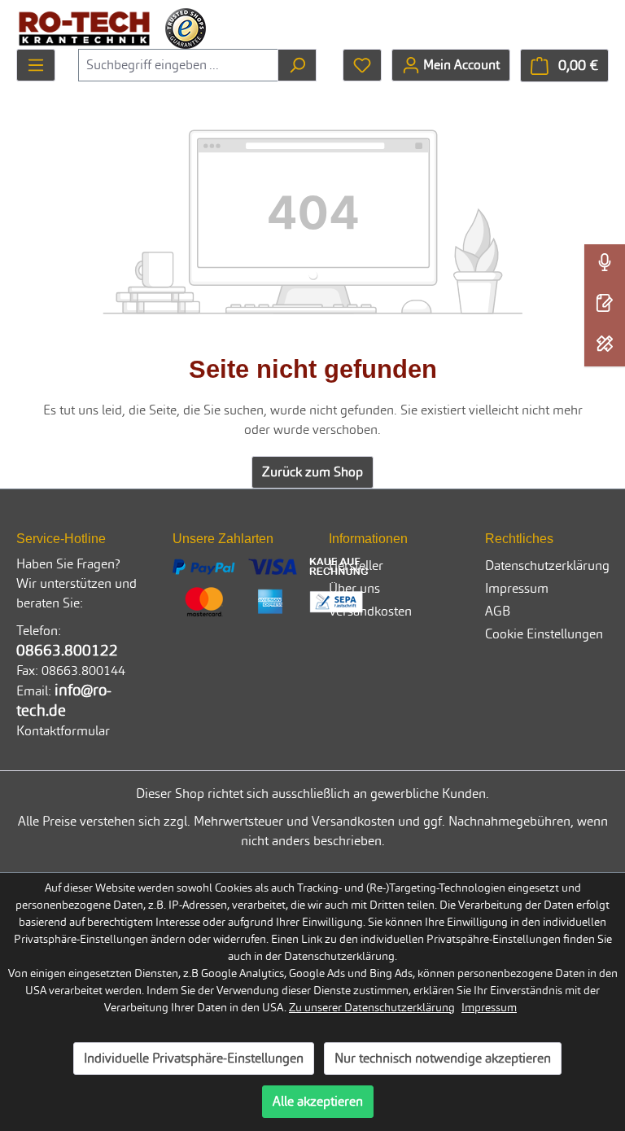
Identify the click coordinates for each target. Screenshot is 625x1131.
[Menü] (35, 65)
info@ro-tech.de (63, 700)
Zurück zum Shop (312, 471)
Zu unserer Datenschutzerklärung (372, 1007)
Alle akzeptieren (318, 1101)
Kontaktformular (63, 730)
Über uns (354, 588)
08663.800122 (67, 650)
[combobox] (178, 65)
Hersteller (356, 565)
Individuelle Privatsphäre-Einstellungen (194, 1058)
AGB (497, 611)
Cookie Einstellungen (544, 633)
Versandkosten (370, 611)
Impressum (517, 588)
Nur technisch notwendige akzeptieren (442, 1058)
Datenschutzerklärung (547, 565)
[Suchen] (297, 65)
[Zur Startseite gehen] (84, 28)
